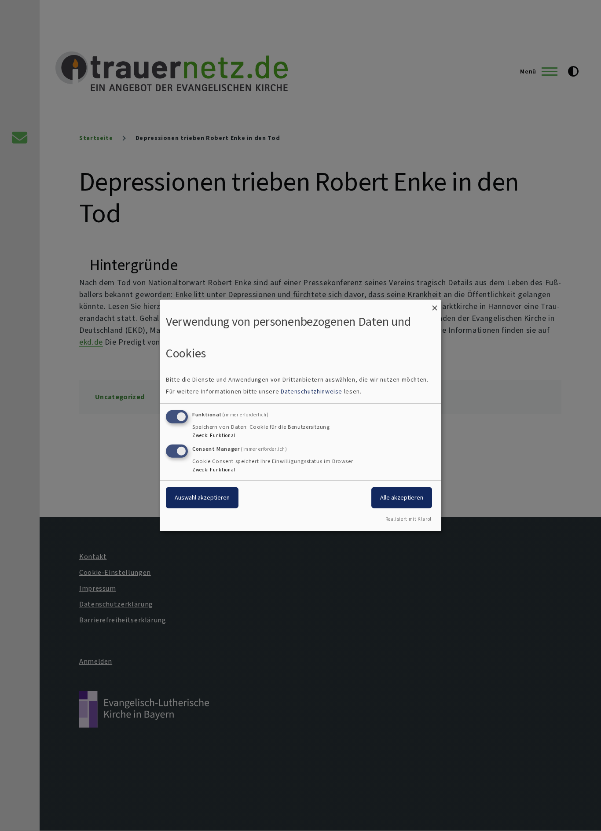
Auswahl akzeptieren (202, 497)
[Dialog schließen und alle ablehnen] (434, 305)
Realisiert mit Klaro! (408, 519)
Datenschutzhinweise (311, 391)
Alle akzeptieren (401, 497)
